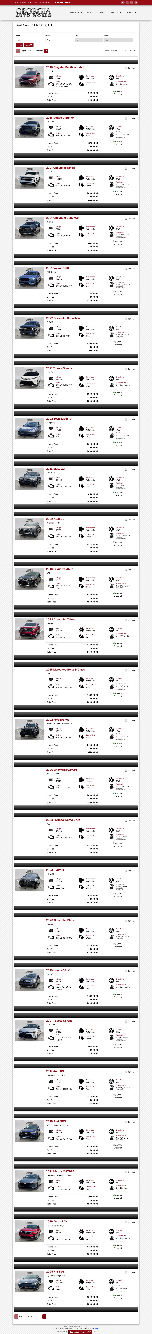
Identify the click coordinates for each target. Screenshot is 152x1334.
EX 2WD (50, 974)
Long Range (52, 423)
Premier (50, 222)
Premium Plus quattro (56, 1075)
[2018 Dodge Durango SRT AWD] (29, 127)
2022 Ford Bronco (57, 719)
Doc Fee (50, 96)
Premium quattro (54, 523)
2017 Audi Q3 (55, 1071)
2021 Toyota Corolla (59, 1020)
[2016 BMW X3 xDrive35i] (29, 478)
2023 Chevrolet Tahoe (60, 619)
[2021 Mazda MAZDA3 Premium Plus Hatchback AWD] (29, 1181)
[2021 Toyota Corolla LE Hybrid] (29, 1030)
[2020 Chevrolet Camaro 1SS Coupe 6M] (29, 779)
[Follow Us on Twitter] (127, 2)
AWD (49, 573)
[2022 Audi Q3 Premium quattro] (29, 529)
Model (77, 36)
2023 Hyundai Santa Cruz (63, 820)
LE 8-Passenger (53, 372)
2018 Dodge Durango (60, 117)
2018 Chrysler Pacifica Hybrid (65, 67)
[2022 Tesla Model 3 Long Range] (29, 428)
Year (18, 36)
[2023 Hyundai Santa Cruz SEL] (29, 830)
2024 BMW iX (55, 870)
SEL (48, 824)
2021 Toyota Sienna (59, 368)
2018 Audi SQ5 (56, 1121)
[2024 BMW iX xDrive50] (29, 880)
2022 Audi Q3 (55, 519)
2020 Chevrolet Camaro (62, 769)
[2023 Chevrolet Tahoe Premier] (29, 629)
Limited (50, 71)
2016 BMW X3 (55, 468)
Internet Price (52, 93)
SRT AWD (51, 121)
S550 (49, 673)
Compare (131, 68)
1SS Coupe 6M (53, 774)
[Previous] (18, 51)
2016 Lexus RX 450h (59, 569)
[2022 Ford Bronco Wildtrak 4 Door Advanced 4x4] (29, 729)
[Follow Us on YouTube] (131, 2)
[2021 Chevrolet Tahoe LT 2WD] (29, 177)
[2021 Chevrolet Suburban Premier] (29, 228)
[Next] (46, 51)
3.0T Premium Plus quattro (58, 1125)
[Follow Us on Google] (136, 2)
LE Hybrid (51, 1025)
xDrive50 (50, 874)
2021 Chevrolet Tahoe (60, 167)
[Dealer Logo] (33, 12)
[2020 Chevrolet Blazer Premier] (29, 930)
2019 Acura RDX (56, 1221)
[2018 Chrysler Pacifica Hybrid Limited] (29, 77)
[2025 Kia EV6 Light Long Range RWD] (29, 1281)
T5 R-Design (52, 272)
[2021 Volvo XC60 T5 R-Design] (29, 278)
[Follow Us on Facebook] (123, 2)
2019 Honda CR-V (58, 970)
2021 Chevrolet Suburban (63, 217)
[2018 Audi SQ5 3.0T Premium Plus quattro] (29, 1131)
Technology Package (55, 1225)
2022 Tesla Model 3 (59, 418)
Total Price (51, 100)
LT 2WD (50, 172)
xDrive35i (51, 473)
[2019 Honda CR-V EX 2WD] (29, 980)
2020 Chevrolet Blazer (61, 920)
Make (47, 36)
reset (28, 45)
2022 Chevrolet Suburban (63, 318)
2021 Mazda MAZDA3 (60, 1171)
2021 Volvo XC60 (57, 268)
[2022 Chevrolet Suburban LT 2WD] (29, 328)
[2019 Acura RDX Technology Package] (29, 1231)
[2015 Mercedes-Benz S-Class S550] (29, 679)
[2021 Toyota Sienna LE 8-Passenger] (29, 378)
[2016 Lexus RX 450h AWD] (29, 579)
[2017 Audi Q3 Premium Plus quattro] (29, 1081)
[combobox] (30, 40)
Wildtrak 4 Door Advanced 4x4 (60, 724)
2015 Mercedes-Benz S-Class (65, 669)
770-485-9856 (62, 2)
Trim (106, 36)
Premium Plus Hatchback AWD (59, 1175)
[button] (41, 77)
